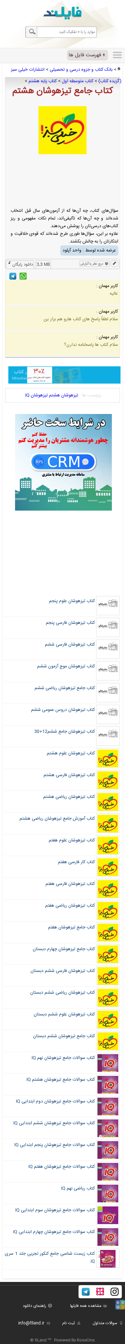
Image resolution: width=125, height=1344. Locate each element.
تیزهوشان (39, 395)
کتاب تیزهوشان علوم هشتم (71, 753)
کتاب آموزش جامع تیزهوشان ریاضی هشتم (57, 819)
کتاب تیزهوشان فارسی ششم (70, 644)
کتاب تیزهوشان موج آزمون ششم (66, 666)
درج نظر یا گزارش (91, 263)
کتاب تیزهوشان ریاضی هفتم (70, 906)
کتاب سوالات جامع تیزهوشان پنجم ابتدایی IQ (54, 1145)
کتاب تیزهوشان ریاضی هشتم (69, 797)
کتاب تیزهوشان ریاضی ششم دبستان (62, 993)
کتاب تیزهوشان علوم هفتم (72, 840)
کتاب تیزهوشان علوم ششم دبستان (64, 1014)
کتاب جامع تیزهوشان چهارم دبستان (64, 949)
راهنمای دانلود (34, 1306)
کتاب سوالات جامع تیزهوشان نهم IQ (63, 1058)
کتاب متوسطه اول (77, 81)
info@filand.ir (31, 1323)
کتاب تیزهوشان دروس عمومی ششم (63, 710)
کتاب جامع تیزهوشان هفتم (71, 927)
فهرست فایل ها (85, 55)
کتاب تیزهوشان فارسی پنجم (70, 623)
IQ (27, 395)
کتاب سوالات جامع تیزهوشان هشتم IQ (60, 1080)
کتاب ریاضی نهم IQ (78, 1188)
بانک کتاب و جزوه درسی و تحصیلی (81, 70)
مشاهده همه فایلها (85, 1306)
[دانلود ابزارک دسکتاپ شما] (120, 1308)
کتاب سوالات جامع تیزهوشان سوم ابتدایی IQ (55, 1210)
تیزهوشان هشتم (63, 395)
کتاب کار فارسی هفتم (76, 862)
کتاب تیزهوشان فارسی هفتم (70, 884)
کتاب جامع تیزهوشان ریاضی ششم (65, 688)
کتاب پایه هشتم (43, 81)
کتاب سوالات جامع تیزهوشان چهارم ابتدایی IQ (54, 1232)
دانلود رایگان (22, 264)
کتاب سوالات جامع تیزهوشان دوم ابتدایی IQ (55, 1101)
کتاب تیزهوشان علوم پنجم (72, 601)
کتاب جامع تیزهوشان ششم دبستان (64, 1036)
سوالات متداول (105, 1323)
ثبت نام (68, 1323)
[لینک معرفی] (114, 263)
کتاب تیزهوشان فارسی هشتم (69, 775)
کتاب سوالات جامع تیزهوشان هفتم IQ (61, 1167)
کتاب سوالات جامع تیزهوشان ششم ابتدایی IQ (54, 1123)
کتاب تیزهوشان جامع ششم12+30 (64, 732)
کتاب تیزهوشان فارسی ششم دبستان (62, 971)
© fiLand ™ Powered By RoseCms (62, 1340)
